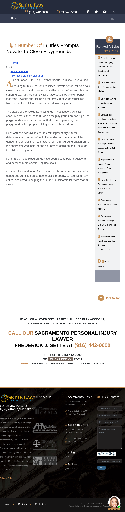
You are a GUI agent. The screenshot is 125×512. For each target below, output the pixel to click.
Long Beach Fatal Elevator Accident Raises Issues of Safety (107, 186)
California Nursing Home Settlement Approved (107, 103)
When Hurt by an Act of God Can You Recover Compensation (106, 243)
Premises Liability (105, 264)
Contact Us (40, 504)
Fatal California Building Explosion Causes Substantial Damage (106, 145)
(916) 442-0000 (92, 345)
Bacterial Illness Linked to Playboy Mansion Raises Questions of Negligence (106, 66)
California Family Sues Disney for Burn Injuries (107, 87)
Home (14, 18)
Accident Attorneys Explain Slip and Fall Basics (107, 222)
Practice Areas (19, 71)
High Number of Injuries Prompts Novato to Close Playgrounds (106, 166)
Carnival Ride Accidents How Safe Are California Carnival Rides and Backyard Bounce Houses (107, 123)
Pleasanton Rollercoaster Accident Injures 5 (107, 204)
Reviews (22, 504)
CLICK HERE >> (60, 359)
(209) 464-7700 (80, 438)
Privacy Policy (7, 478)
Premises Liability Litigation (27, 75)
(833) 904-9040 (71, 468)
